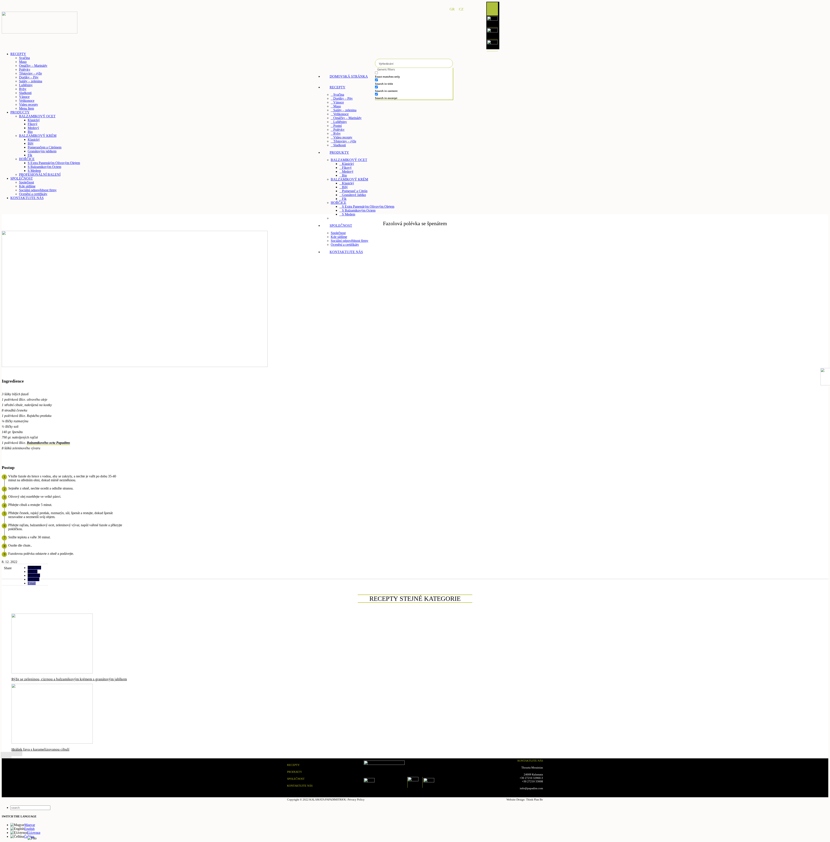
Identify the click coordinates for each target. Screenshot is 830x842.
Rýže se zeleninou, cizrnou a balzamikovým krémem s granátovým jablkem (69, 679)
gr (452, 9)
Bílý (345, 187)
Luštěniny (340, 122)
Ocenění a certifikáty (345, 244)
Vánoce (338, 102)
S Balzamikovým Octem (358, 210)
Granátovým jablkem (42, 151)
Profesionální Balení (347, 218)
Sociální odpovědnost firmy (349, 240)
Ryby (337, 133)
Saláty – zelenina (344, 110)
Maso (337, 106)
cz (461, 9)
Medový (347, 171)
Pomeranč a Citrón (354, 191)
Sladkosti (339, 145)
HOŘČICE (338, 202)
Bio (344, 175)
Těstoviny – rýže (344, 141)
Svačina (338, 94)
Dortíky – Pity (343, 98)
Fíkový (347, 167)
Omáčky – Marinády (347, 118)
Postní (337, 126)
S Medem (348, 214)
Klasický (348, 164)
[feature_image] (52, 672)
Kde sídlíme (339, 237)
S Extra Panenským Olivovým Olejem (368, 206)
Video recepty (342, 137)
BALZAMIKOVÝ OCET (349, 160)
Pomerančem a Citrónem (44, 147)
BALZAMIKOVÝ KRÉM (349, 179)
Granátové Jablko (354, 195)
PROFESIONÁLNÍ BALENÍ (40, 174)
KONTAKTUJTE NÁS (300, 785)
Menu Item (26, 108)
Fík (344, 199)
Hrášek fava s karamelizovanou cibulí (40, 749)
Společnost (338, 233)
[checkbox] (407, 74)
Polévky (339, 129)
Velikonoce (341, 114)
